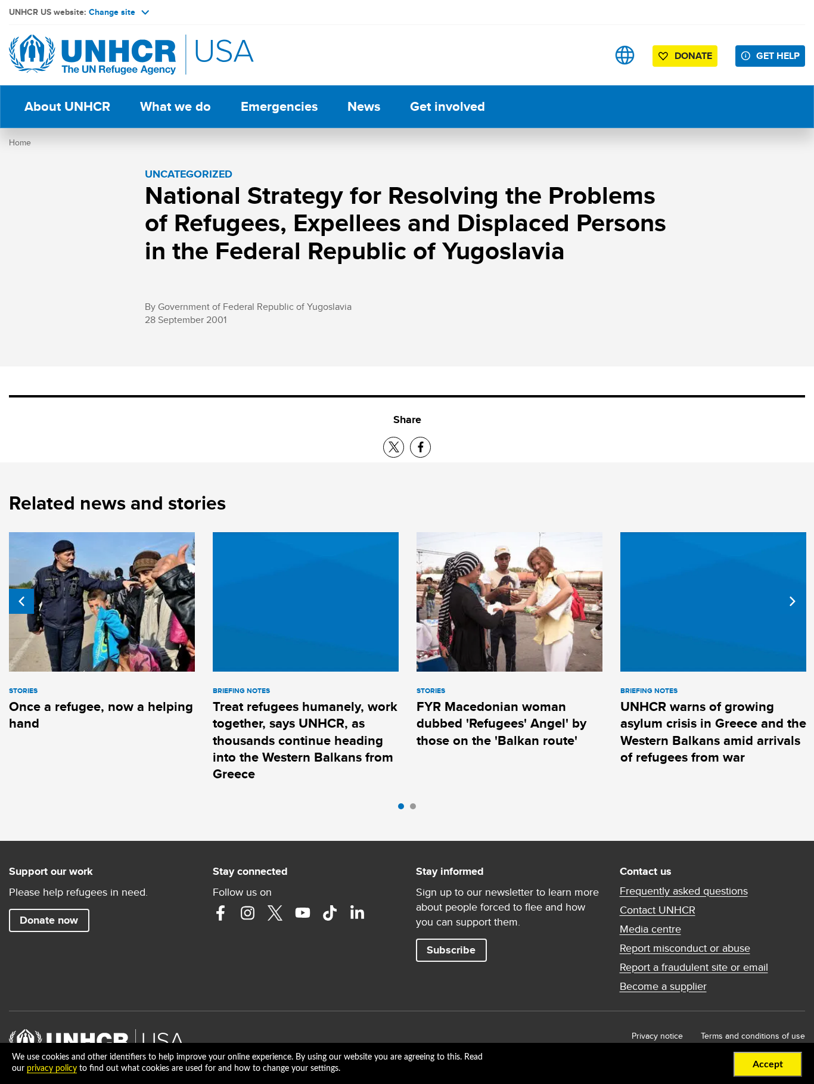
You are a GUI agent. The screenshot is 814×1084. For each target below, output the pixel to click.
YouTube (302, 913)
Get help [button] (778, 56)
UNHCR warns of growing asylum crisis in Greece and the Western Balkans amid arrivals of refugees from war (713, 732)
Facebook (220, 913)
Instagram (248, 913)
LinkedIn (357, 913)
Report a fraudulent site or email (694, 967)
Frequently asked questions (684, 890)
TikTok (330, 913)
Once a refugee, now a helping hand (101, 715)
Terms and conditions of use (753, 1036)
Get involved (447, 106)
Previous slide (21, 601)
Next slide (792, 601)
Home (20, 142)
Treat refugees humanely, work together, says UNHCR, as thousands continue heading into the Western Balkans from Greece (305, 740)
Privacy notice (657, 1036)
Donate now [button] (49, 920)
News (363, 106)
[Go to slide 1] (404, 809)
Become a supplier (663, 986)
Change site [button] (112, 12)
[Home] (92, 55)
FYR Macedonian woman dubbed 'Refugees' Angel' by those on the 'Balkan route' (501, 723)
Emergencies (279, 106)
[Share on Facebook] (420, 447)
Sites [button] (625, 55)
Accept (768, 1064)
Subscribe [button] (451, 950)
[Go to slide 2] (416, 809)
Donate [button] (693, 56)
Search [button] (587, 55)
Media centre (650, 929)
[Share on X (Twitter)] (393, 447)
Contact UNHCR (657, 910)
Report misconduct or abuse (685, 948)
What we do (175, 106)
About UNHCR (67, 106)
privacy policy (52, 1068)
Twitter (275, 913)
